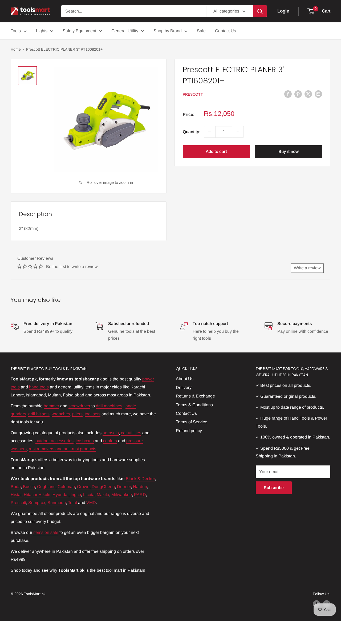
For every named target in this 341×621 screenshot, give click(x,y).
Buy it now (288, 151)
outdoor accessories (54, 441)
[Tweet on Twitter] (308, 94)
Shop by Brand (167, 31)
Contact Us (225, 31)
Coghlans (46, 486)
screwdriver (79, 406)
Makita (103, 494)
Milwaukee (121, 494)
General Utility (124, 31)
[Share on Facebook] (288, 94)
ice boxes (85, 441)
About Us (184, 378)
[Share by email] (318, 94)
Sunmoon (56, 502)
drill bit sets (39, 414)
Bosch (29, 486)
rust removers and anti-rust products (62, 449)
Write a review (307, 268)
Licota (89, 494)
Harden (140, 486)
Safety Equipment (79, 31)
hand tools (39, 387)
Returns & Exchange (195, 396)
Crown (83, 486)
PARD (140, 494)
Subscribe (274, 487)
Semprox (36, 502)
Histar (16, 494)
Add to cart (216, 151)
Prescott (193, 94)
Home (16, 49)
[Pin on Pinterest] (298, 94)
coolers (110, 441)
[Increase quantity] (237, 131)
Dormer (124, 486)
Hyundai (60, 494)
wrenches (61, 414)
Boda (16, 486)
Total (72, 502)
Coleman (66, 486)
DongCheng (103, 486)
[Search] (260, 11)
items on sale (45, 532)
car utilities (131, 433)
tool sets (92, 414)
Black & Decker (140, 478)
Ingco (76, 494)
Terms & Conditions (194, 405)
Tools (16, 31)
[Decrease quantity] (209, 131)
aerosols (111, 433)
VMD (91, 502)
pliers (77, 414)
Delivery (184, 387)
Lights (41, 31)
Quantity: (192, 131)
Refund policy (189, 430)
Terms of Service (191, 422)
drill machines (109, 406)
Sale (201, 31)
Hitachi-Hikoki (37, 494)
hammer (51, 406)
